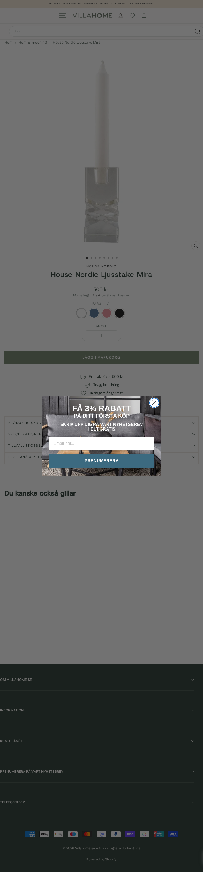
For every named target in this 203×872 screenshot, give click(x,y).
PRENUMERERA (102, 461)
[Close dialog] (154, 402)
